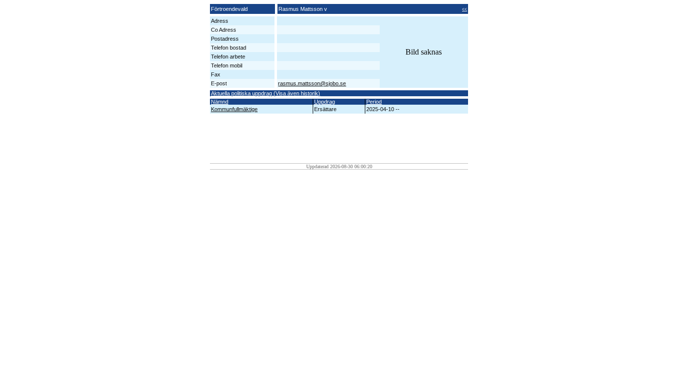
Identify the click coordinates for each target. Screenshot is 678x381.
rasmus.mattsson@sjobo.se (312, 83)
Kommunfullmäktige (234, 109)
